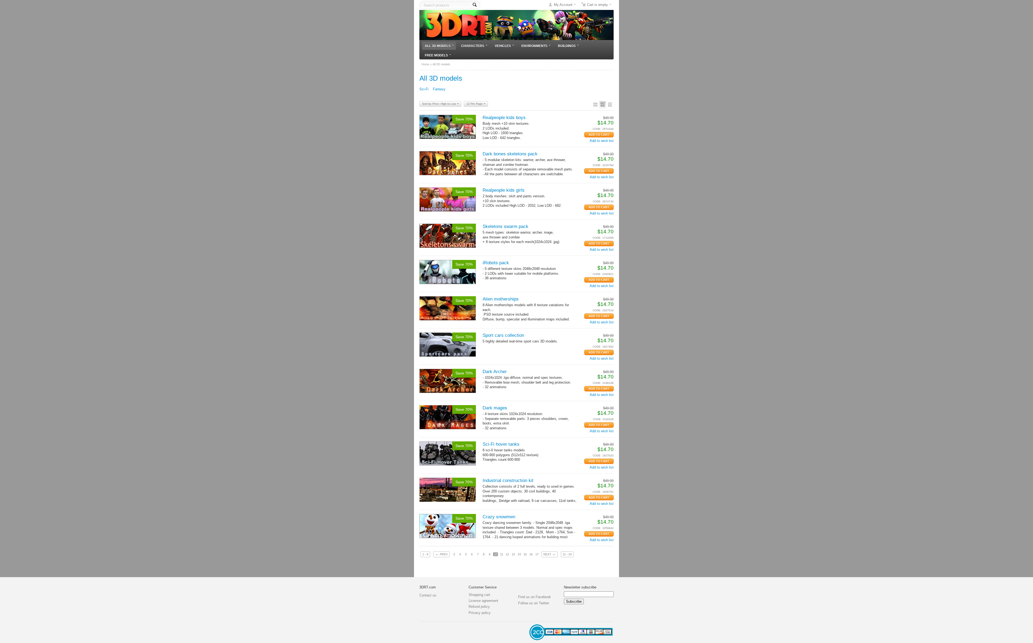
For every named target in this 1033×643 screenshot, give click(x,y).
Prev (441, 554)
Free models (436, 55)
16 (531, 554)
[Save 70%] (447, 126)
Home (425, 64)
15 (525, 554)
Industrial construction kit (508, 480)
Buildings (567, 46)
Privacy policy (480, 613)
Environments (534, 46)
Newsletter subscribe (580, 587)
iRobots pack (496, 262)
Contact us (427, 595)
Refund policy (479, 607)
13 (513, 554)
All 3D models (438, 46)
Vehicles (503, 46)
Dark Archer (495, 371)
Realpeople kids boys (504, 117)
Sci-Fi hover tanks (501, 444)
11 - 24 (567, 554)
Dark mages (495, 407)
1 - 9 (425, 554)
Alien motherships (501, 299)
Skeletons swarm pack (505, 226)
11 (501, 554)
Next (549, 554)
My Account (563, 5)
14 (519, 554)
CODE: (597, 128)
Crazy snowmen (499, 516)
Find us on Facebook (534, 597)
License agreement (483, 601)
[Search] (474, 5)
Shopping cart (479, 595)
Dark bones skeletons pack (510, 153)
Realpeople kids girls (504, 190)
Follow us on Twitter (533, 603)
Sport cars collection (503, 335)
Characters (472, 46)
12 (507, 554)
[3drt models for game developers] (516, 25)
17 (537, 554)
